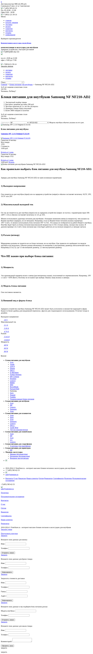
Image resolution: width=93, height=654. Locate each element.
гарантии (9, 29)
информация (10, 35)
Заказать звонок (7, 66)
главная (8, 20)
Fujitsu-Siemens (15, 375)
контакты (9, 31)
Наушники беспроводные (20, 456)
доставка (8, 25)
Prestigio (13, 379)
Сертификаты (58, 478)
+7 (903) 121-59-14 (10, 15)
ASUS (12, 366)
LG (11, 440)
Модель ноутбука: (8, 611)
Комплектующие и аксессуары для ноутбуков (16, 43)
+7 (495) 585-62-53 (10, 8)
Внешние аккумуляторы (19, 458)
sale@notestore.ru (11, 475)
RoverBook (14, 387)
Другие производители (19, 430)
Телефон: (4, 548)
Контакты (9, 478)
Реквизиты (48, 478)
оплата (8, 27)
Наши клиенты (32, 478)
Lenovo (13, 381)
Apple (12, 364)
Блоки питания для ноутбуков (21, 84)
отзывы (8, 33)
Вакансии (22, 478)
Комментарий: (6, 641)
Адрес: (3, 596)
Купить (11, 162)
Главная (4, 84)
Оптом (41, 478)
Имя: (3, 544)
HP (11, 405)
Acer (11, 362)
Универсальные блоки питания (22, 399)
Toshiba (13, 397)
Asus (12, 411)
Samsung (13, 409)
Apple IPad (14, 428)
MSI (11, 385)
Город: (3, 591)
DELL (12, 370)
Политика (68, 478)
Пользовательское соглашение (12, 497)
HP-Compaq (14, 377)
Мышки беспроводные (19, 454)
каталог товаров (11, 22)
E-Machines (14, 372)
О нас (15, 478)
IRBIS (12, 383)
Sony (12, 393)
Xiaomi (12, 395)
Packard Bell (14, 389)
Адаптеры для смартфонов (20, 446)
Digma (12, 368)
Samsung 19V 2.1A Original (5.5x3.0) (15, 134)
